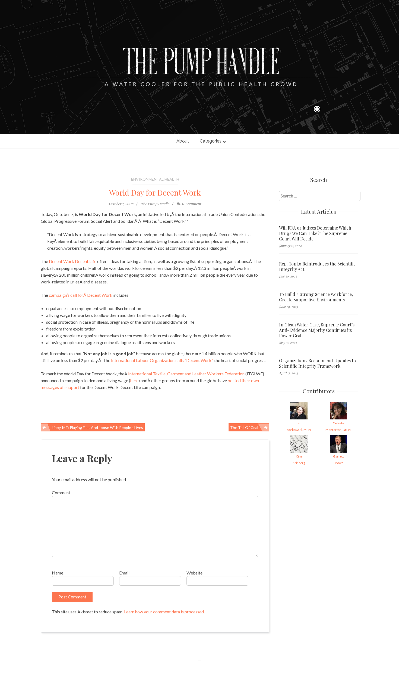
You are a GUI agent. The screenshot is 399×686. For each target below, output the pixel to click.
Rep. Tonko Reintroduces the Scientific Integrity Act (317, 266)
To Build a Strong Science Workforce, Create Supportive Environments (316, 297)
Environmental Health (155, 179)
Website (194, 572)
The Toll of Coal (244, 427)
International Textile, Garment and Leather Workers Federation (186, 373)
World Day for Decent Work (155, 192)
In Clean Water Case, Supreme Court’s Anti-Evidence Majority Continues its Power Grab (316, 330)
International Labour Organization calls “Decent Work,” (162, 360)
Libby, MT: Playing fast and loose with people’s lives (97, 427)
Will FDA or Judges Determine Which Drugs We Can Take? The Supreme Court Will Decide (315, 233)
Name (57, 572)
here (134, 380)
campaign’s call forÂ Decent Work (81, 295)
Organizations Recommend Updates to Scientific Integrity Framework (317, 363)
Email (124, 572)
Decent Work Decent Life (73, 261)
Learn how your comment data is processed (164, 611)
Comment (61, 492)
